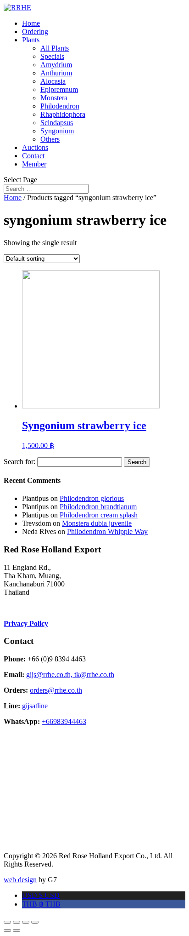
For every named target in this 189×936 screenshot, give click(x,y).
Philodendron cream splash (99, 515)
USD (41, 895)
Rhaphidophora (62, 114)
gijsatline (35, 706)
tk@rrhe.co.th (94, 674)
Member (34, 164)
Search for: (19, 461)
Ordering (35, 31)
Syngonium (57, 131)
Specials (52, 56)
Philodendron (59, 106)
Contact (33, 156)
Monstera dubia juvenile (97, 523)
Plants (30, 40)
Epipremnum (59, 89)
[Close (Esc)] (7, 922)
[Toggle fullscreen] (25, 922)
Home (31, 23)
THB (41, 904)
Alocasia (53, 81)
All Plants (54, 48)
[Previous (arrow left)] (7, 930)
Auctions (35, 147)
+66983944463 (64, 721)
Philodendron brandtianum (98, 507)
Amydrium (56, 65)
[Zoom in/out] (35, 922)
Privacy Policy (26, 623)
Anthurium (56, 73)
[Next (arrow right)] (16, 930)
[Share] (16, 922)
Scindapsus (56, 122)
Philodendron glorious (92, 498)
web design (20, 880)
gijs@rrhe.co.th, (50, 674)
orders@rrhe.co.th (56, 690)
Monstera (53, 98)
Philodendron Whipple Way (107, 531)
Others (50, 139)
